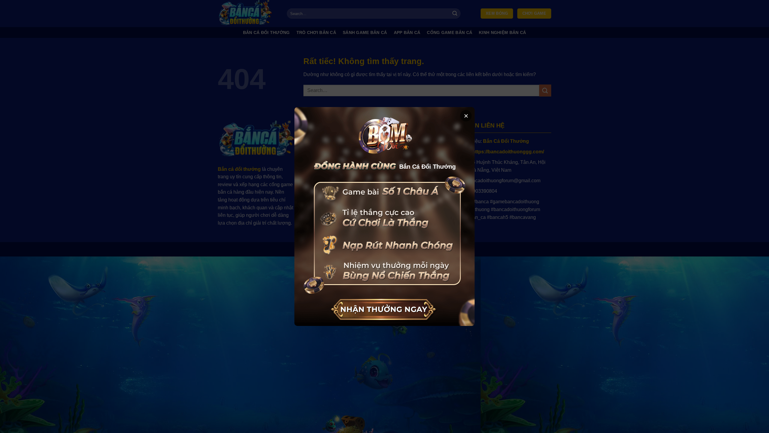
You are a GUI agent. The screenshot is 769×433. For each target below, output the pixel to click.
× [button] (466, 115)
